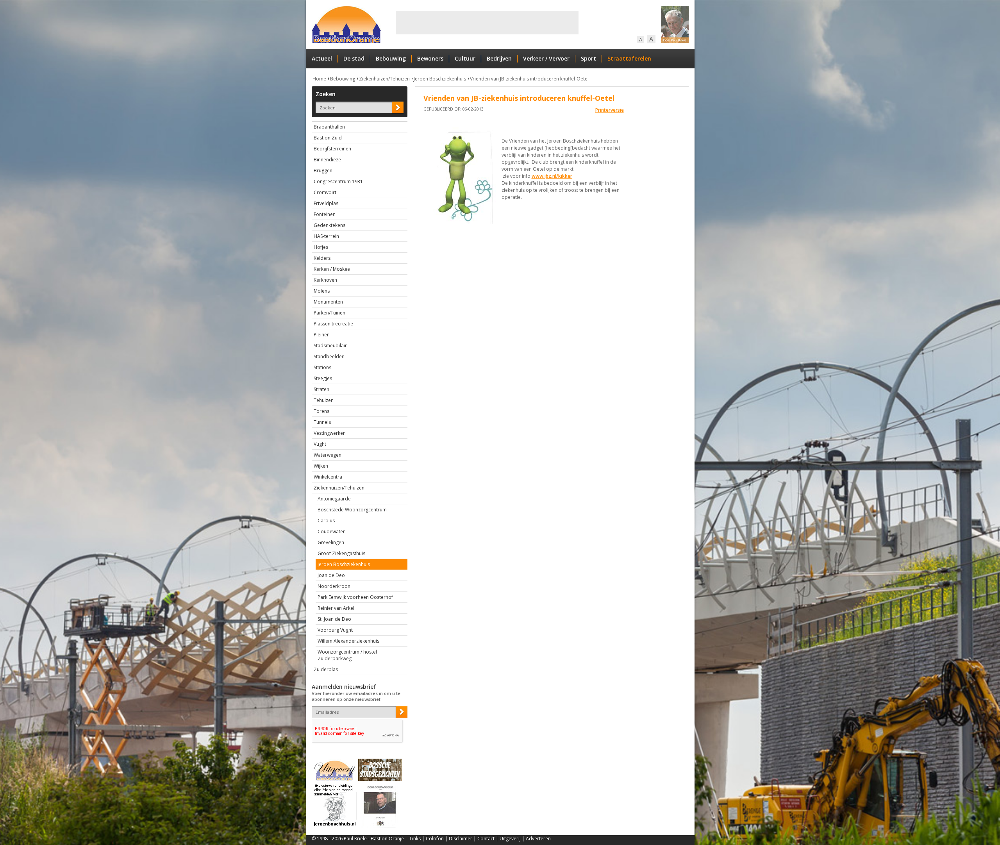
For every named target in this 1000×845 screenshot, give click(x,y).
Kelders (322, 258)
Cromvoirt (325, 192)
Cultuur (465, 58)
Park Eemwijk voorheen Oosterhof (355, 597)
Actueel (322, 58)
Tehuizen (324, 400)
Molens (322, 291)
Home (319, 78)
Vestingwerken (330, 433)
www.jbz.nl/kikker (552, 176)
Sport (588, 58)
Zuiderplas (326, 669)
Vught (320, 444)
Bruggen (323, 170)
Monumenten (328, 301)
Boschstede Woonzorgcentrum (352, 509)
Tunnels (322, 422)
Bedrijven (499, 58)
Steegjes (323, 378)
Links (415, 838)
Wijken (321, 466)
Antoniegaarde (334, 498)
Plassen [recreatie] (334, 323)
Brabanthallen (329, 126)
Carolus (326, 520)
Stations (322, 367)
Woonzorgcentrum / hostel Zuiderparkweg (347, 655)
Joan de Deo (331, 575)
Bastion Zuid (328, 137)
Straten (321, 389)
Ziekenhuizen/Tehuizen (384, 78)
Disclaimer (460, 838)
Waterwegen (327, 455)
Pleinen (322, 334)
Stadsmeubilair (330, 345)
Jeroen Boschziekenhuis (440, 78)
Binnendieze (327, 159)
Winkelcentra (328, 476)
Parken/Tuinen (329, 312)
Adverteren (538, 838)
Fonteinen (325, 214)
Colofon (435, 838)
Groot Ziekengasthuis (341, 553)
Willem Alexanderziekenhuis (348, 641)
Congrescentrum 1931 (338, 181)
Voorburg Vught (335, 630)
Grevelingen (331, 542)
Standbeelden (329, 356)
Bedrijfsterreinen (332, 148)
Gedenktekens (329, 225)
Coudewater (331, 531)
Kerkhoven (325, 280)
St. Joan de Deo (334, 619)
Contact (486, 838)
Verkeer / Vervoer (546, 58)
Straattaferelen (629, 58)
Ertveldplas (326, 203)
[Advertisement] (487, 22)
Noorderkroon (334, 586)
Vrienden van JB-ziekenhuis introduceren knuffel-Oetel (529, 78)
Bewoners (430, 58)
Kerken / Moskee (332, 269)
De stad (353, 58)
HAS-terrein (326, 236)
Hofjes (321, 247)
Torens (321, 411)
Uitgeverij (510, 838)
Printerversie (609, 110)
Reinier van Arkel (336, 608)
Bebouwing (391, 58)
